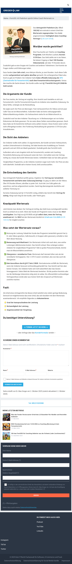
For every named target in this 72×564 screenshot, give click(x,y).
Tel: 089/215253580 (36, 403)
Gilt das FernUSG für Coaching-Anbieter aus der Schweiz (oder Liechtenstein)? (38, 433)
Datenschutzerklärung (12, 561)
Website (50, 370)
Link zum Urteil (47, 39)
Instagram (4, 540)
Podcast (40, 522)
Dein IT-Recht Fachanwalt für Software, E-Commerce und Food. (38, 557)
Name (5, 370)
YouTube (40, 527)
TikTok (3, 545)
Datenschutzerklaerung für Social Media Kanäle (41, 561)
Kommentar (7, 348)
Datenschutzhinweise (28, 507)
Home (6, 18)
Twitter (3, 549)
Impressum (66, 561)
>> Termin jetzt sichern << (36, 327)
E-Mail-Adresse (31, 370)
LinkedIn (40, 531)
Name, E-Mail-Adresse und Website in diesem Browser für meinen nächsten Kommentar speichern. (34, 379)
